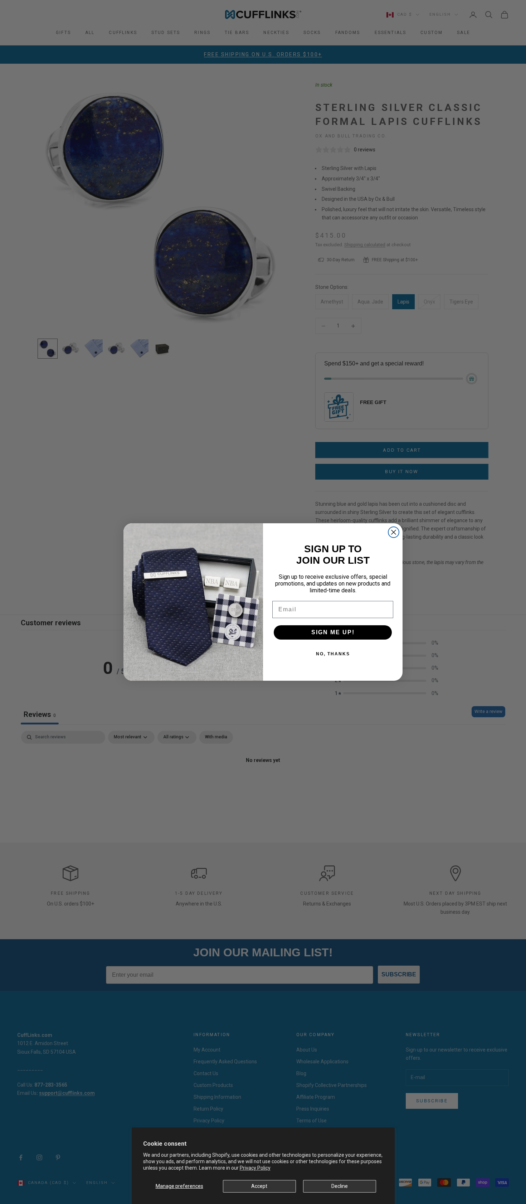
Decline (339, 1186)
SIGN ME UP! (333, 632)
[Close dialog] (393, 532)
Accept (259, 1186)
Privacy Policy (255, 1168)
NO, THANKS (333, 653)
